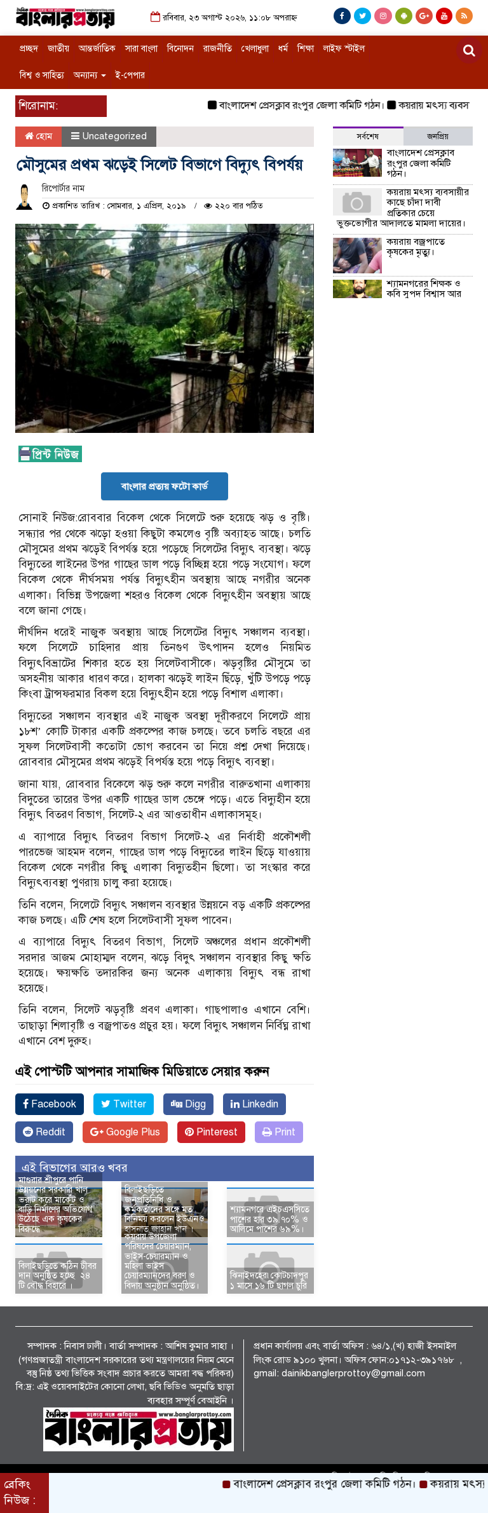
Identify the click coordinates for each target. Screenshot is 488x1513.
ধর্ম (283, 48)
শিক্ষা (305, 48)
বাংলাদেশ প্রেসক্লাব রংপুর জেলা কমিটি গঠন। (284, 105)
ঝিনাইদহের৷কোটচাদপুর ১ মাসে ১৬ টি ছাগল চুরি (269, 1280)
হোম (43, 136)
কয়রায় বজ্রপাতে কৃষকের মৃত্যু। (416, 247)
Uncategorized (114, 136)
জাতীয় (58, 48)
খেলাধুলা (255, 48)
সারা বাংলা (141, 48)
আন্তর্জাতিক (97, 48)
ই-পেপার (130, 75)
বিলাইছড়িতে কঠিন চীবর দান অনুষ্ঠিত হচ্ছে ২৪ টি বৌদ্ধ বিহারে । (57, 1276)
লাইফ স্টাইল (344, 48)
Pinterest (216, 1132)
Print (283, 1132)
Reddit (49, 1132)
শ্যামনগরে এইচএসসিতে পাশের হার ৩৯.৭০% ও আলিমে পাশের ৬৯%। (269, 1219)
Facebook (52, 1104)
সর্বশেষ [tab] (368, 136)
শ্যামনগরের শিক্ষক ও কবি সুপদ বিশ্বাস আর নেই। (424, 294)
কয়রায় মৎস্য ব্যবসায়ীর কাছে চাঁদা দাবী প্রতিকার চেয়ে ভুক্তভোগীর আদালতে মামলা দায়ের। (403, 207)
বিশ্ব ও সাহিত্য (42, 75)
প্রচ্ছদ (29, 48)
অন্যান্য (87, 75)
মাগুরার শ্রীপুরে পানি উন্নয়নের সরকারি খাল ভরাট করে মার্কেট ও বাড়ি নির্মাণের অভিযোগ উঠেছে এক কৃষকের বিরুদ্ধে (55, 1205)
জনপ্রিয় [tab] (438, 136)
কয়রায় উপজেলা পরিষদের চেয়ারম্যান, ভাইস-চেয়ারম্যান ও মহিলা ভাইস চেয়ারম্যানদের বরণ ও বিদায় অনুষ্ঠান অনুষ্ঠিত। (162, 1261)
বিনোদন (180, 48)
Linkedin (259, 1104)
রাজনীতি (217, 48)
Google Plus (132, 1132)
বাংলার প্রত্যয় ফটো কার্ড (164, 486)
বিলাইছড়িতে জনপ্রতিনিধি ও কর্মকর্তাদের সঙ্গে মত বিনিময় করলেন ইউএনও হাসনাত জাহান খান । (164, 1209)
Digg (194, 1104)
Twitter (128, 1104)
